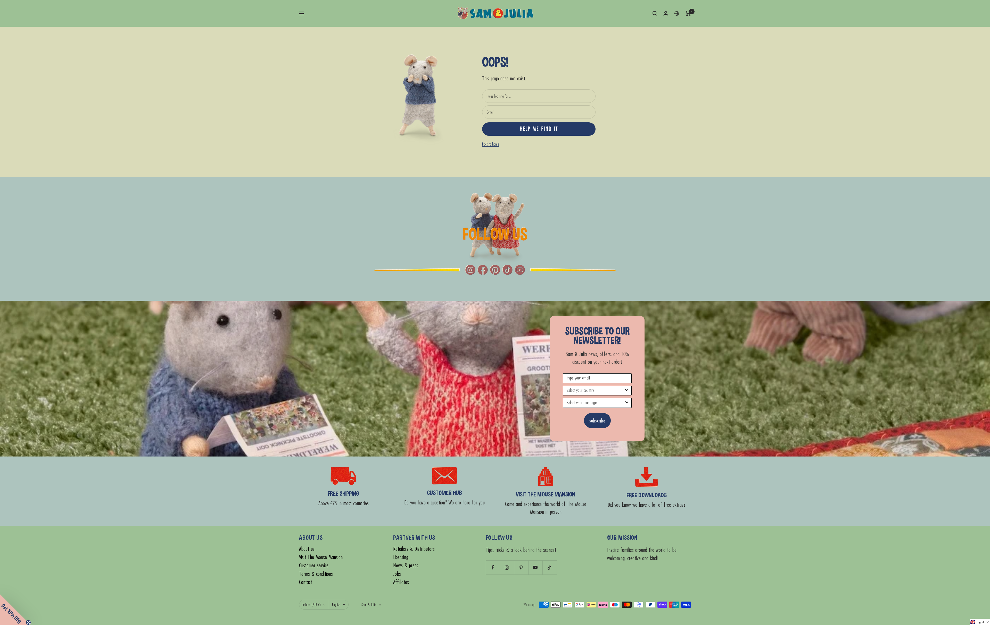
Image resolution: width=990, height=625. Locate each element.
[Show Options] (626, 390)
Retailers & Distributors (414, 549)
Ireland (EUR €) (311, 604)
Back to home (490, 144)
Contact (305, 582)
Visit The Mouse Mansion (321, 557)
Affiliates (401, 582)
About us (307, 549)
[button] (980, 622)
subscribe (597, 420)
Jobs (397, 574)
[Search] (655, 13)
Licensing (400, 557)
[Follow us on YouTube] (535, 567)
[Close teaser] (28, 622)
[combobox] (595, 390)
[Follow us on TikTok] (549, 567)
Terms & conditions (316, 574)
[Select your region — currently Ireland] (676, 13)
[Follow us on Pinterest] (521, 567)
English (336, 604)
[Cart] (688, 13)
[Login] (665, 13)
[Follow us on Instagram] (507, 567)
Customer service (313, 565)
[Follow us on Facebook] (493, 567)
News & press (405, 565)
